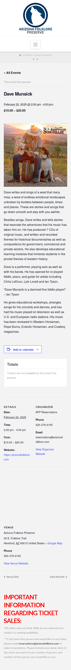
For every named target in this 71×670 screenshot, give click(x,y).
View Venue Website (16, 563)
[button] (35, 44)
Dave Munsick (57, 576)
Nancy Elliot (12, 576)
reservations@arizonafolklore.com (39, 643)
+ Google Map (53, 543)
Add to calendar (23, 349)
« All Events (12, 72)
